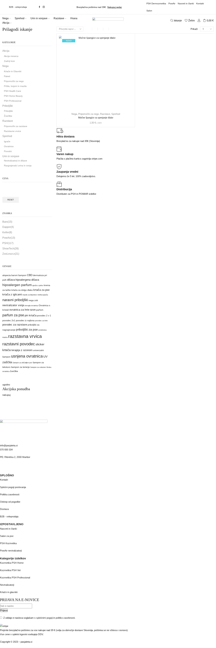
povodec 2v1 (8, 320)
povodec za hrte (41, 321)
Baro (7, 221)
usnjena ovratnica (27, 356)
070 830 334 (6, 449)
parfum (39, 310)
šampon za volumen (38, 367)
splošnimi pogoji (44, 617)
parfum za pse (13, 315)
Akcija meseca (11, 56)
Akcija (5, 22)
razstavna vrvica (25, 336)
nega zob (33, 300)
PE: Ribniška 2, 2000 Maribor (15, 457)
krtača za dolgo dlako (22, 290)
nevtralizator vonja (13, 305)
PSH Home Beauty (13, 96)
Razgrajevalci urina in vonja (17, 165)
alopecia (6, 275)
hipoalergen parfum (17, 285)
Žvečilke (8, 116)
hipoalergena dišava (27, 279)
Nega (5, 18)
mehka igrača (42, 295)
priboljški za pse (27, 329)
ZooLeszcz (10, 253)
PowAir (171, 3)
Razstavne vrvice (12, 131)
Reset (10, 200)
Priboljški (7, 105)
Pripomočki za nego (88, 114)
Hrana (73, 18)
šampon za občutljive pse (22, 363)
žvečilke (14, 371)
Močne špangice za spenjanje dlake (95, 117)
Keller (7, 232)
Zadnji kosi (9, 61)
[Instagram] (44, 7)
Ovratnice (9, 146)
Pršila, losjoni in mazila (15, 86)
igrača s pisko (37, 285)
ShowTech (10, 248)
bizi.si (3, 646)
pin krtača (30, 315)
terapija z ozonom (21, 350)
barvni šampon (18, 275)
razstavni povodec (18, 344)
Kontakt (200, 3)
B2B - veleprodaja (18, 7)
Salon (149, 10)
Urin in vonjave (39, 18)
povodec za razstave (14, 324)
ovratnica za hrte (19, 309)
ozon (33, 309)
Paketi (7, 76)
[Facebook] (39, 7)
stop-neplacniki (14, 646)
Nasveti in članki (186, 3)
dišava (11, 279)
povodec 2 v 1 (44, 315)
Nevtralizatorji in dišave (15, 160)
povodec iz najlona (25, 320)
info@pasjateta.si (9, 445)
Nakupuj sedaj (114, 7)
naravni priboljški (15, 300)
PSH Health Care (12, 91)
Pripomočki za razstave (15, 126)
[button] (6, 384)
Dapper (8, 227)
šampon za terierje (20, 367)
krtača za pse (41, 289)
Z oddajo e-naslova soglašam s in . (39, 617)
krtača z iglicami (12, 294)
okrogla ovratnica (31, 305)
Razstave (59, 18)
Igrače (7, 141)
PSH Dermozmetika (156, 3)
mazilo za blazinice (29, 295)
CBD (29, 275)
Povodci (8, 151)
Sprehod (19, 18)
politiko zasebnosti (65, 617)
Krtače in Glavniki (12, 71)
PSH (7, 243)
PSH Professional (12, 101)
